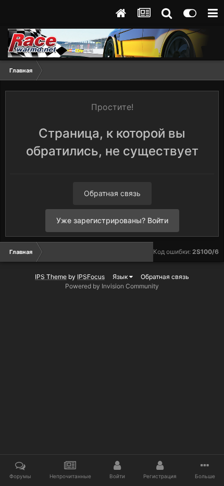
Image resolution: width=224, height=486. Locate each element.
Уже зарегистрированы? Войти (112, 220)
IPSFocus (91, 277)
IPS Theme (51, 277)
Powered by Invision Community (112, 286)
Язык (121, 277)
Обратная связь (112, 193)
